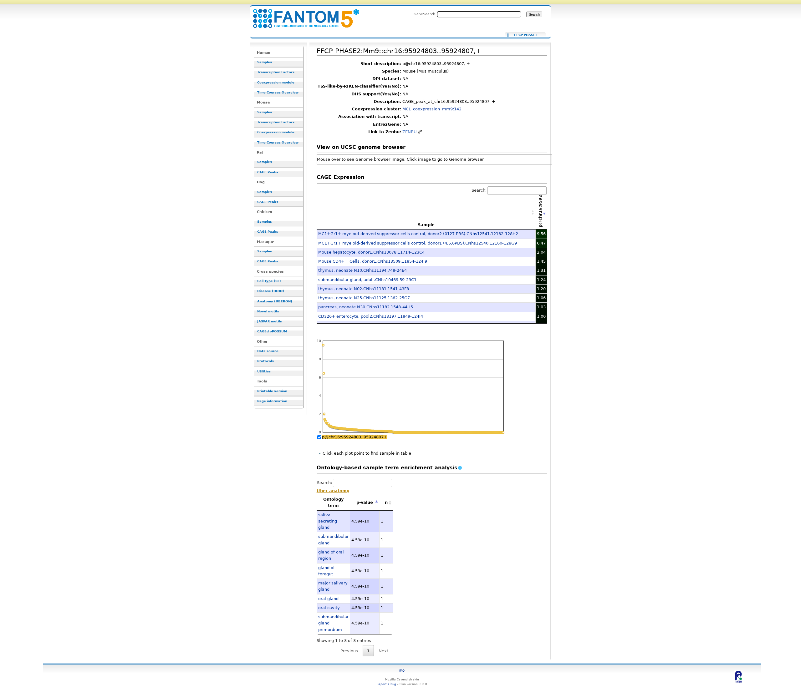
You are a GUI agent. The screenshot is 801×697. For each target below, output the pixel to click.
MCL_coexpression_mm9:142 (432, 109)
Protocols (265, 361)
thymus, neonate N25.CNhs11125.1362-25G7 (364, 297)
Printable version (272, 391)
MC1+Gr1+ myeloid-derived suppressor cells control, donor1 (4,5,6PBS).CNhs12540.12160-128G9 (417, 243)
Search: (479, 190)
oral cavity (329, 607)
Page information (272, 401)
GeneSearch (424, 14)
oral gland (328, 598)
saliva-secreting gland (327, 521)
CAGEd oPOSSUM (272, 331)
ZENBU (409, 131)
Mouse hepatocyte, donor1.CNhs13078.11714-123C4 (371, 252)
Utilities (264, 371)
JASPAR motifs (269, 321)
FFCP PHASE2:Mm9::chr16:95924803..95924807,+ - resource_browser (302, 15)
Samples (264, 62)
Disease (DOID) (270, 291)
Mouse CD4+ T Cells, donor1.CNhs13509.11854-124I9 (372, 261)
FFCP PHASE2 (526, 35)
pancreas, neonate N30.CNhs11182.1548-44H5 (365, 307)
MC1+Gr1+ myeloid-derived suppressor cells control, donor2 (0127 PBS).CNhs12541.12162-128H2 (418, 233)
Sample (426, 224)
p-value (364, 502)
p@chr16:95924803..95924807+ (354, 437)
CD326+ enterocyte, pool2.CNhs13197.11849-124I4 (370, 316)
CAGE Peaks (267, 172)
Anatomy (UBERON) (274, 301)
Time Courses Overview (277, 92)
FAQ (402, 670)
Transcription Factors (275, 72)
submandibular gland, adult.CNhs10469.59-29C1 (367, 279)
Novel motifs (268, 311)
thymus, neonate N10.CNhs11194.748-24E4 (362, 270)
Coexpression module (275, 82)
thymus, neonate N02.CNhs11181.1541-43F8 (363, 288)
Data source (267, 351)
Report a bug (386, 684)
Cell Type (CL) (269, 281)
